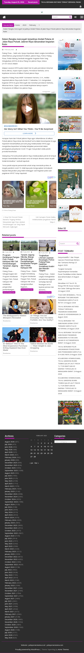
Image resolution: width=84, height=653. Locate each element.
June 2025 (8, 478)
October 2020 (10, 624)
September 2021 (11, 596)
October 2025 (10, 468)
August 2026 (9, 442)
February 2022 (10, 583)
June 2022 (8, 572)
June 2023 (8, 541)
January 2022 (10, 585)
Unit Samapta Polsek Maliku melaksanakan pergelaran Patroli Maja (44, 219)
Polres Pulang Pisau (10, 210)
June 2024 (8, 510)
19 (51, 450)
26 (51, 453)
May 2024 (8, 512)
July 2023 (8, 538)
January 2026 (10, 460)
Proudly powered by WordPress (27, 649)
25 (48, 453)
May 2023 (8, 543)
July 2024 (8, 507)
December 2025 (11, 462)
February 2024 (10, 520)
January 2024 (10, 523)
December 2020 (11, 619)
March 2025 (9, 486)
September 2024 (11, 502)
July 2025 (8, 476)
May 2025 (8, 481)
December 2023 (11, 525)
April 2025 (8, 483)
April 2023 (8, 546)
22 (38, 453)
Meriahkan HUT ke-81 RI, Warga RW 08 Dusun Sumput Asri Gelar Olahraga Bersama (69, 285)
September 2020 (11, 627)
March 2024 (9, 517)
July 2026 (8, 444)
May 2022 (8, 575)
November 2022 (11, 559)
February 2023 (10, 551)
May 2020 (8, 638)
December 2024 (11, 494)
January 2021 (10, 617)
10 (45, 446)
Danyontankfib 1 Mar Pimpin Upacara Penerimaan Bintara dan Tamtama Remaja (68, 260)
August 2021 (9, 598)
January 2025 (10, 491)
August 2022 (9, 567)
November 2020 (11, 622)
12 (51, 446)
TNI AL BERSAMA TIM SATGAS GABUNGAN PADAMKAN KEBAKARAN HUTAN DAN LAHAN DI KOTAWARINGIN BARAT (69, 337)
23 (41, 453)
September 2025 (11, 470)
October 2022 (10, 562)
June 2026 (8, 447)
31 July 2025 (8, 252)
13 (31, 450)
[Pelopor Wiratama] (4, 17)
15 (38, 450)
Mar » (36, 463)
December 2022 (11, 557)
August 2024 (9, 504)
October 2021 (10, 593)
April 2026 (8, 452)
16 (41, 450)
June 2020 (8, 635)
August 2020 (9, 630)
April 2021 (8, 609)
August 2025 (9, 473)
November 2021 (11, 591)
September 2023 (11, 533)
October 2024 (10, 499)
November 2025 (11, 465)
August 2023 (9, 536)
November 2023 (11, 528)
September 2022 (11, 564)
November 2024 (11, 496)
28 (35, 457)
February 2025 (10, 489)
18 (48, 450)
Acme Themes (63, 649)
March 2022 (9, 580)
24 (45, 453)
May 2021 (8, 606)
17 (45, 450)
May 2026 (8, 449)
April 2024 (8, 515)
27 (31, 457)
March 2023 (9, 549)
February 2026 (10, 457)
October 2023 (10, 530)
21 (35, 453)
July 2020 (8, 632)
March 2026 (9, 455)
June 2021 (8, 604)
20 (31, 453)
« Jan (31, 463)
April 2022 (8, 577)
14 (35, 450)
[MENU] (81, 17)
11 (48, 446)
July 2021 (8, 601)
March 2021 (9, 611)
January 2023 (10, 554)
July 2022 (8, 570)
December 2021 (11, 588)
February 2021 (10, 614)
